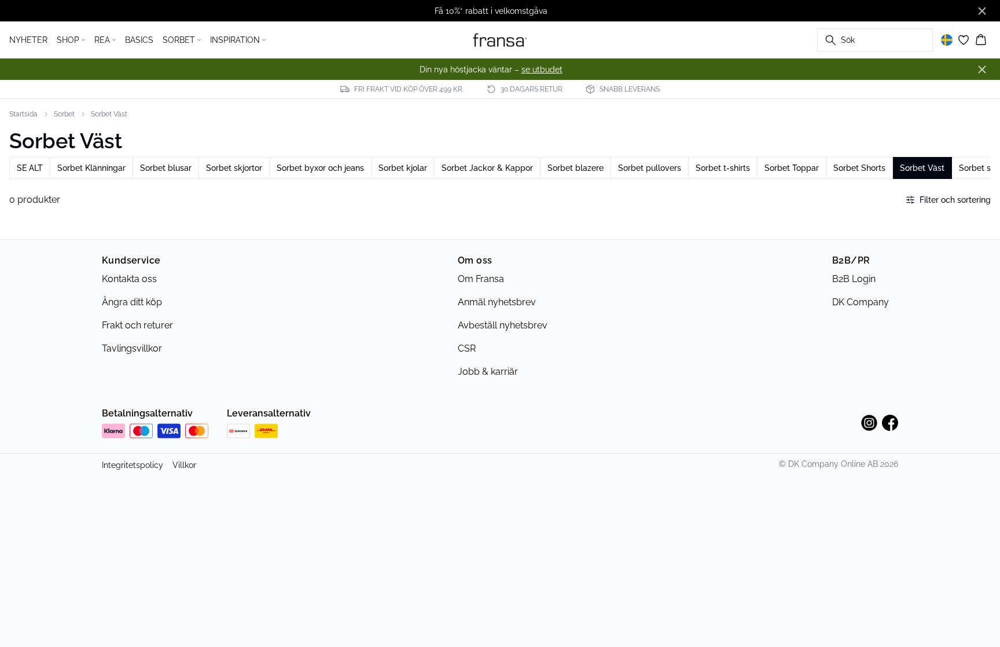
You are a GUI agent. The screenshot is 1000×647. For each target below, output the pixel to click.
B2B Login (854, 278)
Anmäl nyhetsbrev (497, 302)
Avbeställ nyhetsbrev (502, 325)
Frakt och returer (137, 325)
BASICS (139, 40)
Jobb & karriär (488, 371)
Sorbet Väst (109, 114)
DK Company (860, 302)
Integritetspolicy (132, 465)
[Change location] (947, 40)
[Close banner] (982, 11)
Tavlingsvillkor (132, 348)
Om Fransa (481, 278)
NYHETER (28, 40)
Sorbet (64, 114)
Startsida (23, 114)
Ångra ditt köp (132, 302)
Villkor (184, 465)
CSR (467, 348)
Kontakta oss (129, 278)
